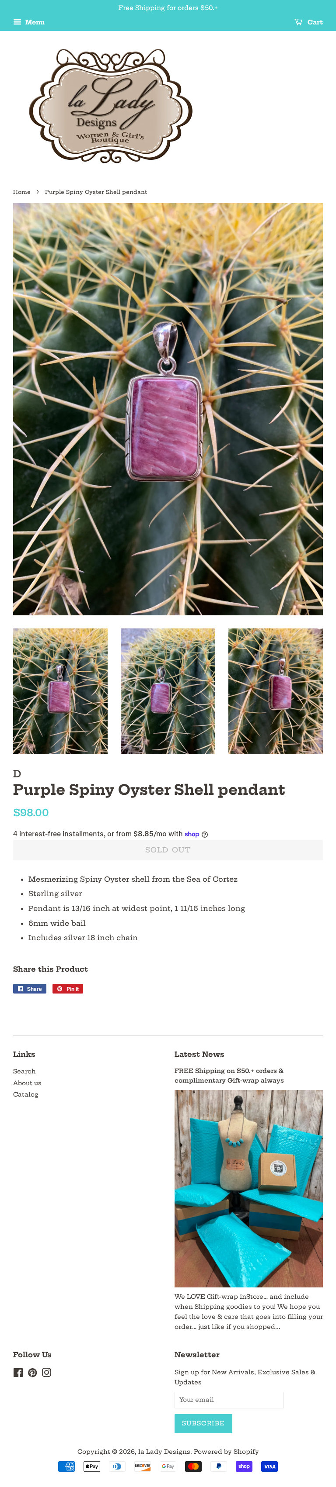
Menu (34, 22)
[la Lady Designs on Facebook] (18, 1374)
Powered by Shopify (226, 1452)
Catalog (25, 1094)
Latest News (199, 1054)
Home (22, 192)
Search (24, 1071)
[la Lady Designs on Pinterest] (32, 1374)
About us (27, 1083)
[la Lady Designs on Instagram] (46, 1374)
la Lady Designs (164, 1452)
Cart (314, 22)
